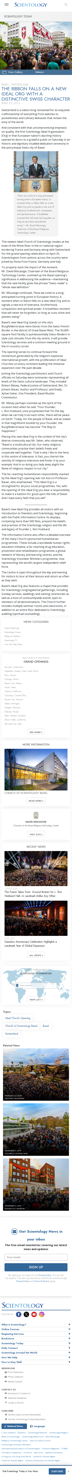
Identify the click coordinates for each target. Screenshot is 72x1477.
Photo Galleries (15, 1376)
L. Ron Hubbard (9, 1432)
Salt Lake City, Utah (13, 723)
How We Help (9, 1357)
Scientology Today (12, 1343)
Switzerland (11, 1034)
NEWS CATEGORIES (36, 622)
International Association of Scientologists (21, 1448)
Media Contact (14, 1381)
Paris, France (10, 675)
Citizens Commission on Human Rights (42, 1460)
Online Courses (10, 1329)
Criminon (27, 1452)
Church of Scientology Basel (21, 1026)
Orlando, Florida (12, 711)
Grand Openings (12, 628)
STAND (64, 1448)
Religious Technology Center (15, 1440)
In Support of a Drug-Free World (16, 1456)
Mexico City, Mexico (13, 683)
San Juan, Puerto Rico (14, 667)
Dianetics (22, 1432)
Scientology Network (37, 1432)
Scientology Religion (58, 1432)
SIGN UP (36, 1267)
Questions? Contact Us (19, 1393)
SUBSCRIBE (57, 1471)
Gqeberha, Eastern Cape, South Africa (21, 671)
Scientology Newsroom (33, 1436)
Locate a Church (15, 1402)
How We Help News (13, 644)
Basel (46, 1026)
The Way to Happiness (11, 1452)
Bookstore (8, 1338)
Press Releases (15, 1372)
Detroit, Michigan (12, 703)
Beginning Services (13, 1334)
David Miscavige (53, 1436)
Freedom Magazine (50, 1448)
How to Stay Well (12, 1362)
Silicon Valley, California (15, 719)
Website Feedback (16, 1397)
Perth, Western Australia (15, 715)
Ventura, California (13, 691)
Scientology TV (11, 640)
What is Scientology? (14, 1324)
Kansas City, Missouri (14, 699)
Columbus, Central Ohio (15, 695)
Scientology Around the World (19, 1352)
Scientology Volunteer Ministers (16, 1444)
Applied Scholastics (54, 1452)
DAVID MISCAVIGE (36, 821)
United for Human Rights (44, 1456)
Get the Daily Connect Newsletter (24, 1414)
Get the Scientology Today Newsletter (26, 1419)
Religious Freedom (12, 636)
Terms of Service (41, 1281)
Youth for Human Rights (12, 1460)
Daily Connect (10, 1348)
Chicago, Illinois (12, 679)
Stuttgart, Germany (13, 707)
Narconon (38, 1452)
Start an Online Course (40, 1440)
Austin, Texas (10, 687)
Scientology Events (13, 632)
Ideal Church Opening (17, 1018)
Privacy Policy (45, 1275)
